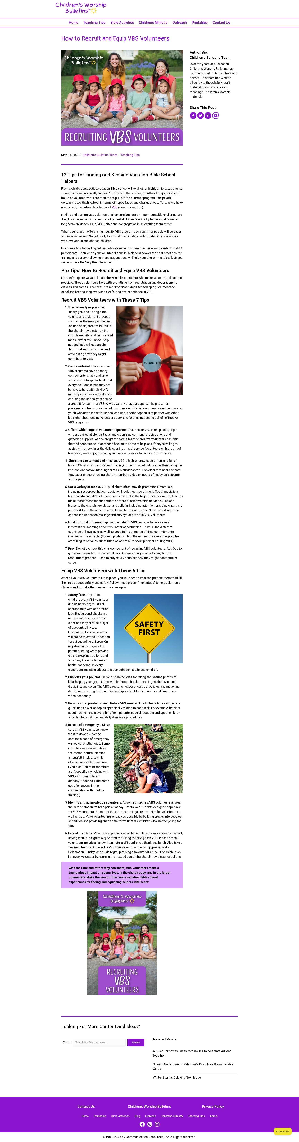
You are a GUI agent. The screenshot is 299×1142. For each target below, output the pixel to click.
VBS (114, 207)
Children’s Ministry (153, 22)
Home (73, 22)
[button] (135, 1042)
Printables (200, 22)
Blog (137, 1116)
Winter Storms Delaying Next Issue (177, 1077)
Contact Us (221, 22)
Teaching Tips (94, 22)
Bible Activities (122, 22)
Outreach (180, 22)
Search (67, 1042)
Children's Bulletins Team (100, 155)
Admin (214, 1116)
